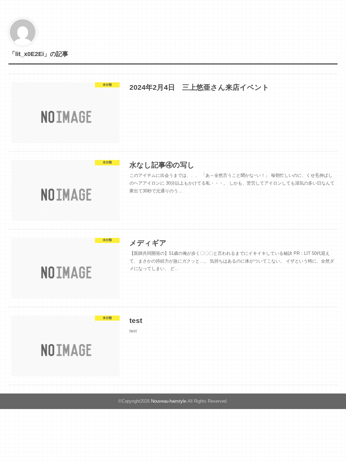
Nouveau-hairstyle (168, 401)
